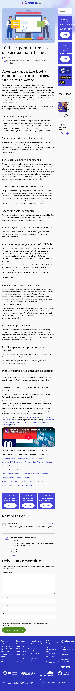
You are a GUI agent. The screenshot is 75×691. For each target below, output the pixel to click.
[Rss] (62, 133)
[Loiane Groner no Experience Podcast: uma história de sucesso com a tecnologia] (62, 83)
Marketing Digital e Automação (34, 60)
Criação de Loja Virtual (22, 649)
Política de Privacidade (44, 682)
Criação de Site (20, 646)
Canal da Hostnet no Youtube (13, 470)
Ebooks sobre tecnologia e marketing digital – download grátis (25, 481)
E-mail (5, 606)
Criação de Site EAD (21, 651)
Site (3, 614)
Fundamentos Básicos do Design (25, 422)
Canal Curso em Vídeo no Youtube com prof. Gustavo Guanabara (25, 474)
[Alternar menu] (68, 3)
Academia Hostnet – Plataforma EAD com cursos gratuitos (23, 458)
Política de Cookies (67, 682)
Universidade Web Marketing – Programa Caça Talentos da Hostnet (27, 462)
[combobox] (65, 11)
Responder (11, 530)
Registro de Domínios (19, 682)
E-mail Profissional (6, 651)
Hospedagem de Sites (14, 60)
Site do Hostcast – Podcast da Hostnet (16, 478)
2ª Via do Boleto (35, 653)
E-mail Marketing (14, 683)
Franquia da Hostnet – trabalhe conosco (16, 466)
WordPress (10, 63)
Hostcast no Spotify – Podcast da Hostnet (17, 485)
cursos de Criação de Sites (33, 417)
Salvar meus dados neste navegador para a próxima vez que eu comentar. (25, 624)
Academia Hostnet (10, 401)
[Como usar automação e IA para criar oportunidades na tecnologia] (62, 78)
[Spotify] (67, 133)
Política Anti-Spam (56, 682)
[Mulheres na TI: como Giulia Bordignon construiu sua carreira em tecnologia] (68, 78)
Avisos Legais (41, 683)
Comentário (7, 572)
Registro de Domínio (6, 649)
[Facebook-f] (65, 667)
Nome (5, 598)
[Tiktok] (68, 667)
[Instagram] (62, 667)
